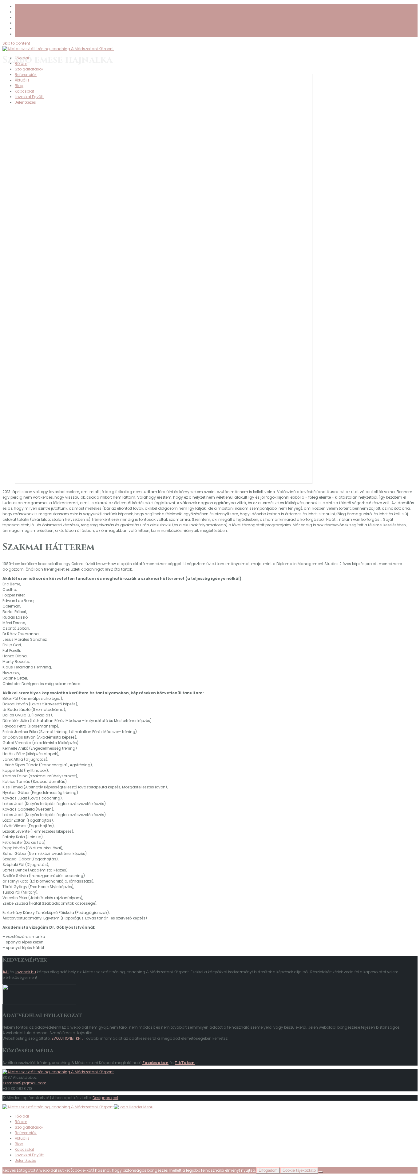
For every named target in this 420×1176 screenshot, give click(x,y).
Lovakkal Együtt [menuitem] (29, 1155)
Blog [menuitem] (19, 1143)
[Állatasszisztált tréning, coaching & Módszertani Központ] (58, 1071)
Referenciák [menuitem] (26, 1132)
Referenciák (26, 74)
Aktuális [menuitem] (22, 1138)
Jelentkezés (25, 102)
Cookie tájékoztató (299, 1170)
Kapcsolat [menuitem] (24, 1149)
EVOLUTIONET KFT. (67, 1038)
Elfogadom (268, 1170)
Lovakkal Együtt (29, 96)
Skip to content (16, 43)
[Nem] (320, 1172)
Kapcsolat (24, 91)
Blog (19, 85)
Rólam (21, 63)
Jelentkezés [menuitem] (25, 1160)
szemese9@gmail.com (24, 1083)
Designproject (105, 1097)
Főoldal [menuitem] (22, 1116)
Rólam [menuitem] (21, 1121)
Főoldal (22, 58)
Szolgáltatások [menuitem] (29, 1127)
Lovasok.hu (25, 972)
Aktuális (22, 80)
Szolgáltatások (29, 69)
